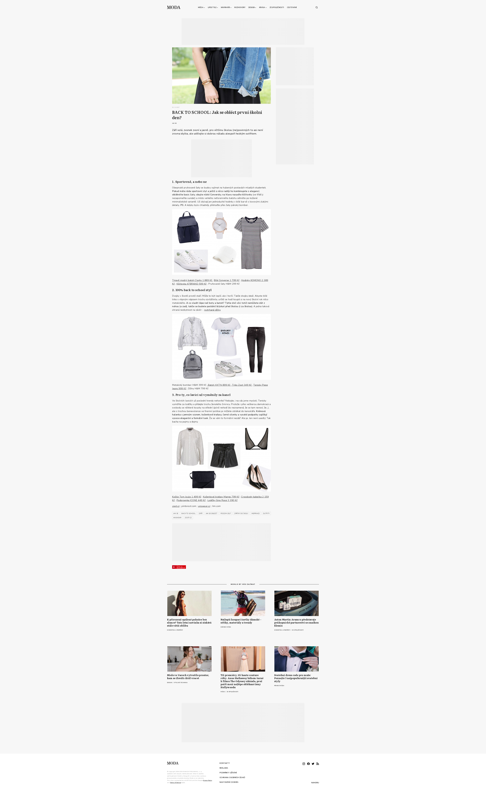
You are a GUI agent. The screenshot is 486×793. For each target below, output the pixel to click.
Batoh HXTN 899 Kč (219, 384)
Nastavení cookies (229, 782)
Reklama (224, 768)
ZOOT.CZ (188, 518)
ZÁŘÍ (200, 513)
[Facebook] (308, 764)
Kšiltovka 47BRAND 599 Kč (192, 283)
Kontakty (225, 763)
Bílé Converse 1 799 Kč (226, 280)
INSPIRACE (255, 513)
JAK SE (175, 513)
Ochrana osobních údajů (232, 777)
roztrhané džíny (212, 309)
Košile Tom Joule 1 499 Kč (186, 496)
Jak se (174, 123)
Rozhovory (239, 7)
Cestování (292, 7)
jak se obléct (211, 513)
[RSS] (317, 764)
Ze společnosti (277, 7)
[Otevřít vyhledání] (316, 7)
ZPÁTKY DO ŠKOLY (241, 513)
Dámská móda (226, 627)
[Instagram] (303, 764)
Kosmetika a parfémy (175, 630)
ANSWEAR (177, 518)
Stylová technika (180, 682)
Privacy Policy (207, 780)
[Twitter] (313, 764)
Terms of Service (175, 783)
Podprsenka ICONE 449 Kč (191, 500)
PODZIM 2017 (226, 513)
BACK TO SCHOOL (188, 513)
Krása (262, 7)
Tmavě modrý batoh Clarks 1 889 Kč (192, 280)
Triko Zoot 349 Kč (241, 384)
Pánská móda (279, 686)
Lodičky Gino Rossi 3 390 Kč (222, 500)
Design (251, 7)
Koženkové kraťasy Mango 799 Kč (221, 496)
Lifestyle (212, 7)
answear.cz (204, 506)
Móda (201, 7)
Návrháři (225, 7)
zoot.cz (175, 506)
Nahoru (315, 782)
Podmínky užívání (228, 772)
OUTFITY (266, 513)
